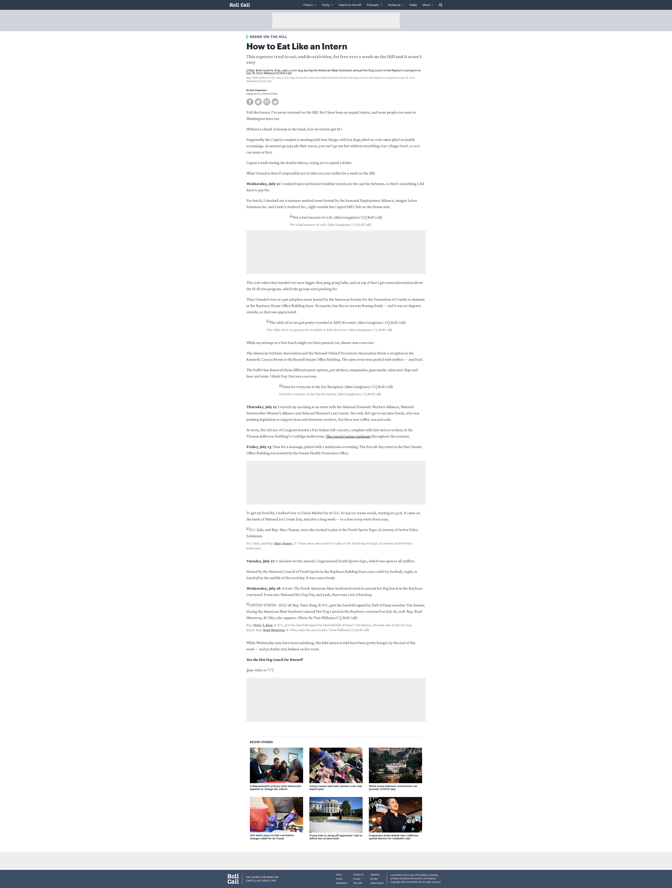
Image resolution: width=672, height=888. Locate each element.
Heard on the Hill (268, 36)
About (339, 874)
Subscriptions (377, 883)
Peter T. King (263, 625)
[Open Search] (440, 5)
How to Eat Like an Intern (296, 46)
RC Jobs (374, 878)
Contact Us (358, 874)
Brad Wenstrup (274, 630)
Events (339, 878)
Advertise (375, 874)
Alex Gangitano (258, 90)
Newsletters (342, 883)
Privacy (356, 878)
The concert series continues (348, 436)
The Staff (357, 883)
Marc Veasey (283, 543)
